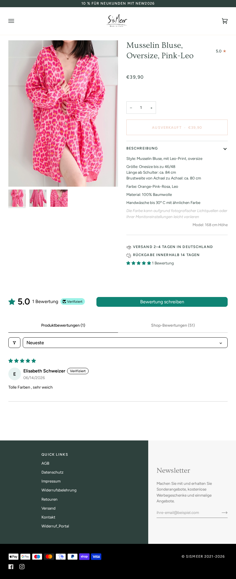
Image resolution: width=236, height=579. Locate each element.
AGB (45, 463)
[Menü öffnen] (17, 21)
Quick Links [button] (54, 454)
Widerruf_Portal (55, 526)
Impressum (50, 481)
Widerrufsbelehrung (59, 490)
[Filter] (14, 342)
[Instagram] (21, 566)
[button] (139, 263)
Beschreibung (142, 148)
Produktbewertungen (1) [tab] (63, 325)
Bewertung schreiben (162, 301)
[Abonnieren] (220, 512)
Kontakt (48, 517)
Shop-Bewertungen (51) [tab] (173, 325)
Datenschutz (52, 472)
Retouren (49, 499)
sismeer (194, 556)
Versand (48, 508)
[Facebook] (11, 566)
